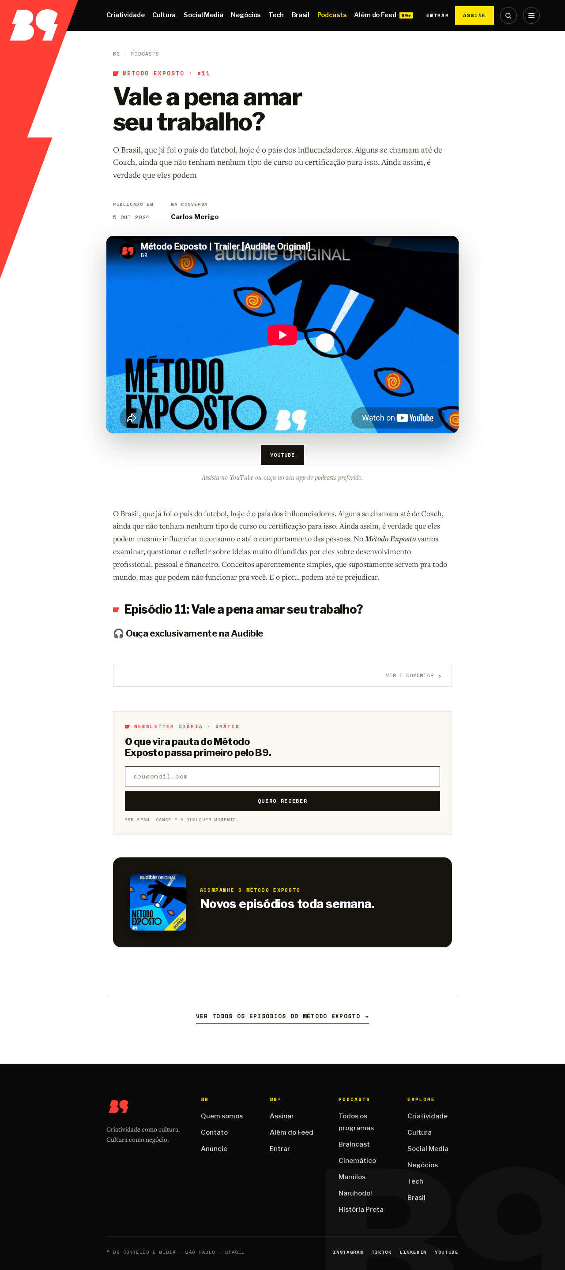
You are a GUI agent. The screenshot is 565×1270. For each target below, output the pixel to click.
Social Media (203, 15)
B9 (116, 53)
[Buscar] (508, 15)
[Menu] (531, 15)
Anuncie (214, 1149)
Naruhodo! (355, 1193)
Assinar (282, 1116)
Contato (214, 1132)
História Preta (361, 1210)
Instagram (348, 1252)
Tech (275, 15)
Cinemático (357, 1161)
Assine (474, 15)
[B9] (39, 15)
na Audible (241, 633)
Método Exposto (154, 74)
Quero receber (283, 800)
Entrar (437, 15)
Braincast (354, 1144)
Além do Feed (375, 15)
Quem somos (222, 1116)
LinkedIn (413, 1252)
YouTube (282, 454)
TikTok (382, 1252)
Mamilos (352, 1177)
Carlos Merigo (195, 217)
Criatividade (125, 15)
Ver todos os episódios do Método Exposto (282, 1016)
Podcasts (332, 15)
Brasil (300, 15)
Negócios (245, 15)
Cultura (164, 15)
